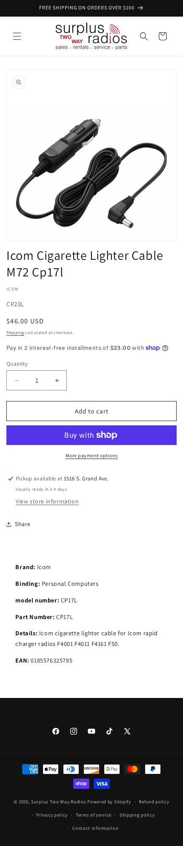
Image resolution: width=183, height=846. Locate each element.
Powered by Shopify (109, 802)
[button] (17, 36)
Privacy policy (52, 815)
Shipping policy (137, 815)
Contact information (95, 828)
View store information (47, 501)
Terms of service (94, 815)
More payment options (92, 455)
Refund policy (154, 802)
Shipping (15, 332)
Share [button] (23, 524)
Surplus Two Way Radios (58, 802)
